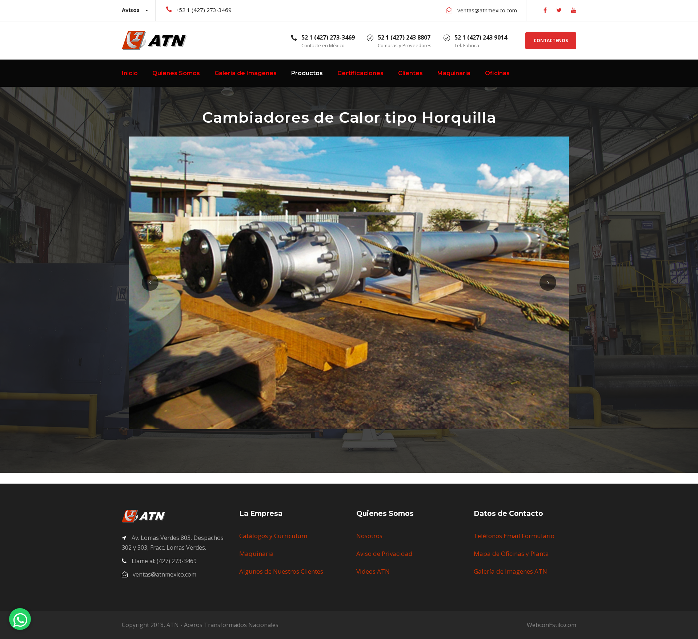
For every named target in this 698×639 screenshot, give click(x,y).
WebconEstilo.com (551, 625)
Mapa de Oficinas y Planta (511, 553)
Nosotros (369, 536)
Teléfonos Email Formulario (514, 536)
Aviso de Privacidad (384, 553)
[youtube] (573, 10)
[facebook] (545, 10)
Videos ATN (373, 571)
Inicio (130, 73)
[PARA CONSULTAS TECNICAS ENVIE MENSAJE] (20, 619)
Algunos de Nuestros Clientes (281, 571)
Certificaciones (360, 73)
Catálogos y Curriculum (273, 536)
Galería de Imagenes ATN (510, 571)
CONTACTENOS (551, 40)
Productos (307, 73)
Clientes (410, 73)
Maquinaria (453, 73)
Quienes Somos (176, 73)
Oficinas (497, 73)
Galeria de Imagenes (245, 73)
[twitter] (559, 10)
